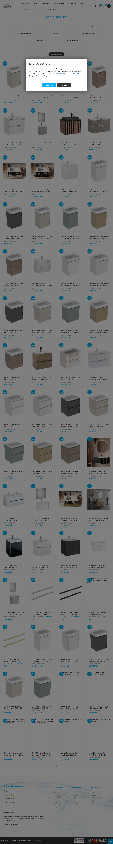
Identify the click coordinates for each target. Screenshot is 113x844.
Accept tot (49, 85)
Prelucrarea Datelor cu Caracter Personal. (67, 73)
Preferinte (64, 85)
